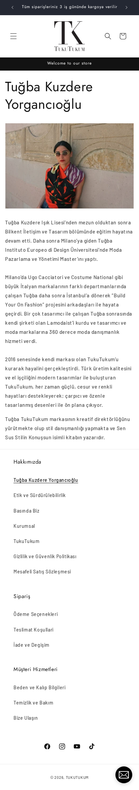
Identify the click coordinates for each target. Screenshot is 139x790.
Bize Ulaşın (25, 718)
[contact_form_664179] (123, 774)
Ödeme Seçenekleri (35, 614)
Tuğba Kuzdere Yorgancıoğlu (45, 480)
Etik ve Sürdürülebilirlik (39, 495)
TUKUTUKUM (77, 777)
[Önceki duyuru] (12, 7)
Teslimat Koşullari (33, 630)
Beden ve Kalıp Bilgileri (39, 687)
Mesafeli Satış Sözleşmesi (42, 571)
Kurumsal (24, 526)
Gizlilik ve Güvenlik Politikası (45, 556)
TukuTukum (26, 541)
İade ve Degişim (31, 645)
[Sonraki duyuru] (126, 7)
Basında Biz (26, 511)
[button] (13, 36)
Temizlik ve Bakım (33, 703)
